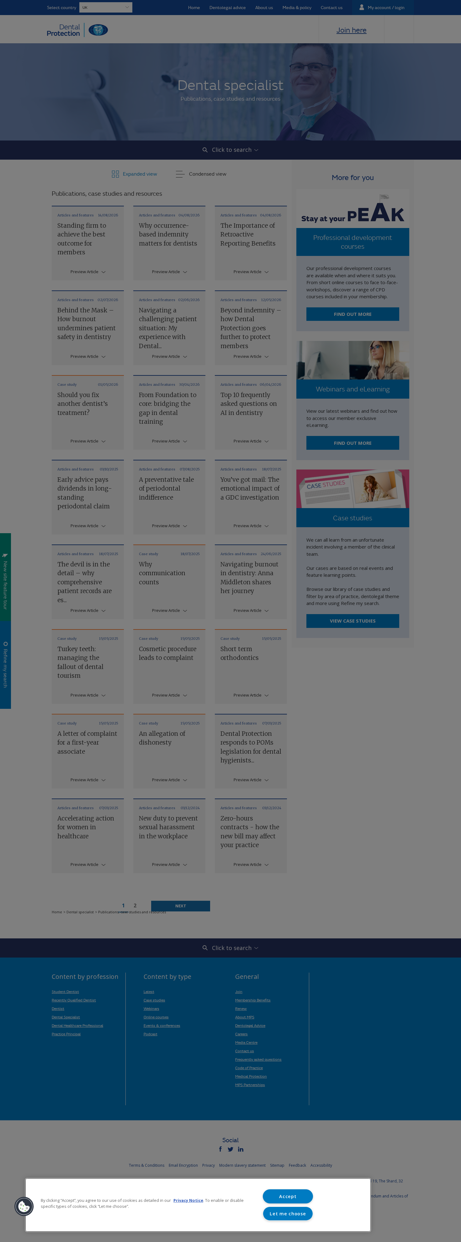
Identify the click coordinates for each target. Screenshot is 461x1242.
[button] (24, 1207)
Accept (287, 1196)
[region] (198, 1205)
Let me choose (288, 1214)
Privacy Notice (188, 1200)
